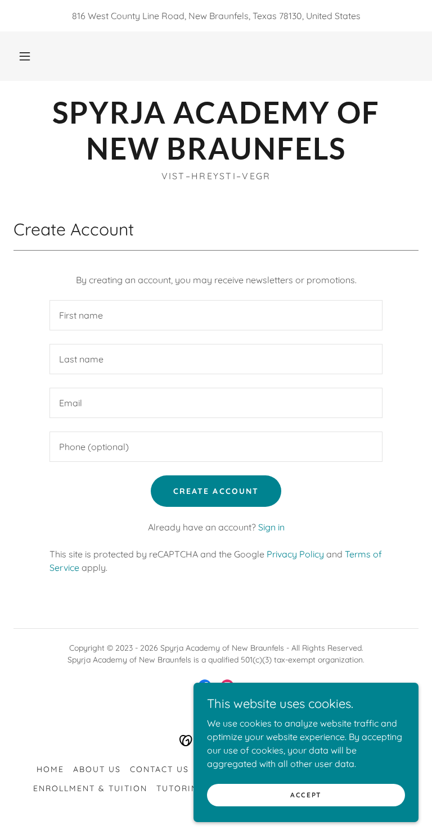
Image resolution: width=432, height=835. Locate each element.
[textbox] (216, 315)
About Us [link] (97, 769)
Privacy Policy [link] (295, 554)
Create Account (215, 491)
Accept (306, 795)
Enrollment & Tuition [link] (90, 788)
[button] (25, 56)
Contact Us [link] (159, 769)
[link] (216, 156)
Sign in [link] (271, 527)
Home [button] (50, 769)
